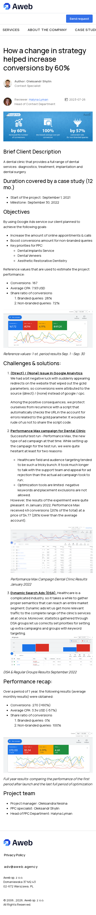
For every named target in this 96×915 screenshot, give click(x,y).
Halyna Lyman (38, 99)
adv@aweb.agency (21, 866)
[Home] (18, 6)
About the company (47, 29)
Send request (79, 19)
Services (11, 29)
